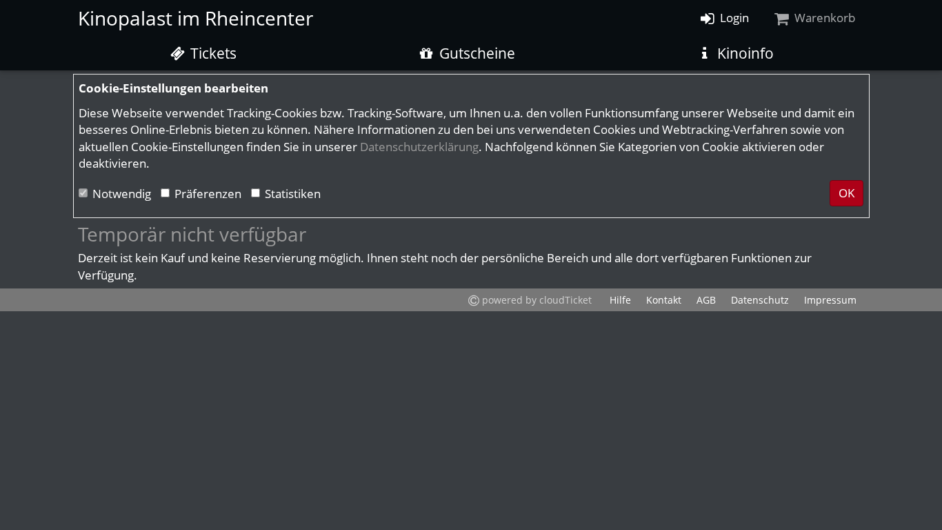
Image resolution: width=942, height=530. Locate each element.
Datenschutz (760, 299)
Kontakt (663, 299)
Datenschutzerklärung (419, 147)
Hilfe (620, 299)
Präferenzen (207, 194)
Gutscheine (475, 53)
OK (846, 193)
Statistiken (293, 194)
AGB (706, 299)
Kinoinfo (744, 53)
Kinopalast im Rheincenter (195, 18)
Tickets (212, 53)
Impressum (830, 299)
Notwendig (121, 194)
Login (733, 18)
